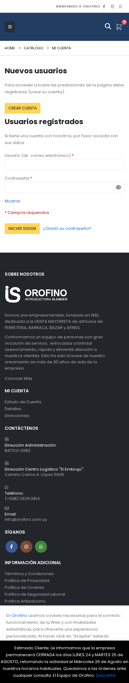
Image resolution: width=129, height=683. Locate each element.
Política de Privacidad (27, 581)
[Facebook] (104, 6)
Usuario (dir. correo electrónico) (50, 155)
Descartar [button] (106, 675)
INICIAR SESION (22, 228)
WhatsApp (120, 6)
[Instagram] (112, 6)
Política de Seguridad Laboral (35, 594)
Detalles (13, 409)
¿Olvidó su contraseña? (67, 228)
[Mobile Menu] (10, 27)
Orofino (19, 615)
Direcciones (17, 416)
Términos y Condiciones (29, 574)
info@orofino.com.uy (26, 519)
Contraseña (29, 178)
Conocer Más (18, 378)
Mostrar (12, 201)
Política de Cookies (24, 587)
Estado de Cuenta (23, 402)
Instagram (26, 546)
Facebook (11, 546)
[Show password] (118, 187)
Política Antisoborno (25, 601)
